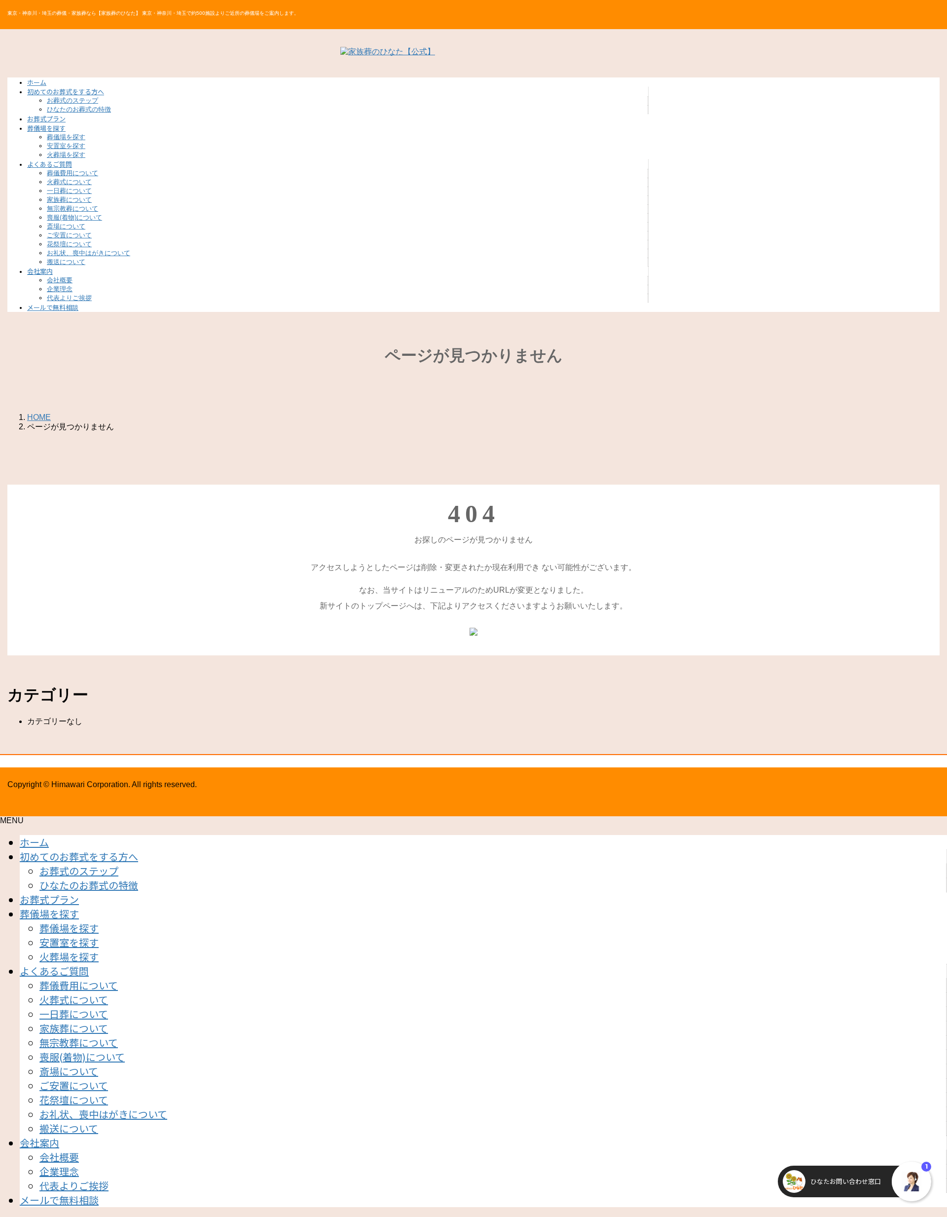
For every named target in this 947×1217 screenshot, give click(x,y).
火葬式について (69, 182)
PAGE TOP (918, 1170)
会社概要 (60, 280)
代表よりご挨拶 (69, 298)
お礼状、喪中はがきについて (88, 253)
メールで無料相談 (59, 1200)
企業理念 (60, 289)
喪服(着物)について (74, 217)
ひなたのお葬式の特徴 (79, 109)
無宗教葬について (72, 208)
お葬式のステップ (72, 100)
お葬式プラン (49, 899)
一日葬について (69, 190)
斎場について (66, 226)
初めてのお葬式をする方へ (79, 856)
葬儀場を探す (66, 137)
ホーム (34, 842)
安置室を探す (66, 146)
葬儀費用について (72, 173)
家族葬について (69, 199)
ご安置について (69, 235)
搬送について (66, 262)
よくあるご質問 (54, 971)
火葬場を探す (66, 154)
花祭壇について (69, 244)
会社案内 (39, 1143)
